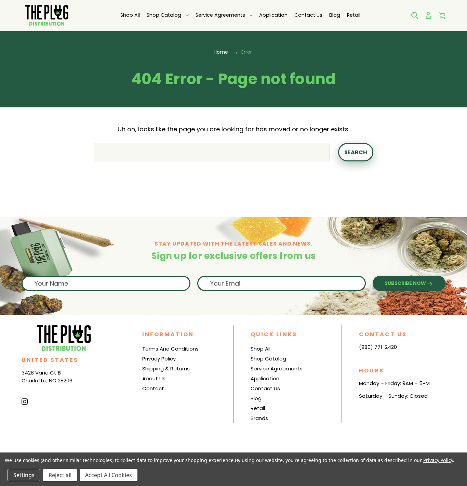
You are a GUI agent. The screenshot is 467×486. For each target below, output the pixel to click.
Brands (259, 418)
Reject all (60, 475)
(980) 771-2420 (378, 347)
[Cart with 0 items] (442, 15)
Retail (353, 15)
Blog (334, 15)
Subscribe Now (406, 283)
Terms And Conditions (170, 348)
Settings (24, 475)
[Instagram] (25, 401)
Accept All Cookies (108, 475)
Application (273, 15)
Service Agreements (220, 15)
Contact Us (308, 15)
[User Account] (428, 15)
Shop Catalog (164, 15)
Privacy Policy (159, 358)
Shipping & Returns (166, 368)
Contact (153, 388)
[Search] (414, 15)
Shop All (130, 15)
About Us (153, 378)
